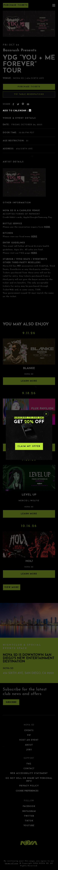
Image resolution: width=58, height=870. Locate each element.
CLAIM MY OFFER (29, 446)
